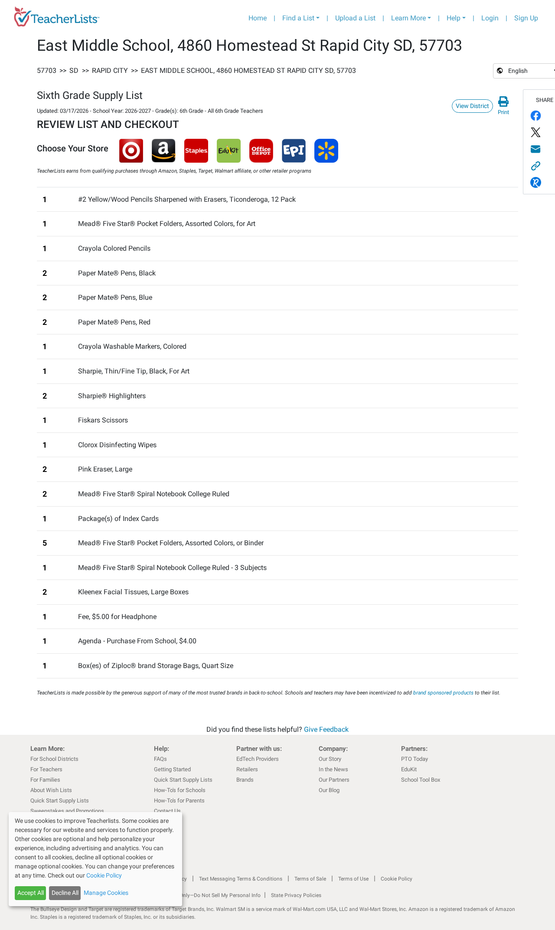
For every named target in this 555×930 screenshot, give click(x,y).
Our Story (330, 759)
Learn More (408, 18)
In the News (333, 769)
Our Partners (334, 779)
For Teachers (46, 769)
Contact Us (167, 811)
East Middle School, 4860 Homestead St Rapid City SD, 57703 (248, 70)
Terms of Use (353, 879)
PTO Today (414, 759)
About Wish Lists (51, 790)
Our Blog (329, 790)
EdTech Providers (257, 759)
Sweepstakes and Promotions (67, 811)
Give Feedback (326, 729)
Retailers (247, 769)
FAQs (160, 759)
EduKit (409, 769)
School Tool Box (420, 779)
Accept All (30, 892)
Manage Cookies (106, 892)
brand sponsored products (443, 693)
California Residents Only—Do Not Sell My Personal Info (196, 895)
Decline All (65, 892)
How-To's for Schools (180, 790)
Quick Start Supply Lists (59, 800)
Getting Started (172, 769)
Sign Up (526, 18)
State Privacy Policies (296, 895)
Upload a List (355, 18)
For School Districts (54, 759)
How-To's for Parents (179, 800)
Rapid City (110, 70)
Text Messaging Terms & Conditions (240, 879)
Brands (245, 779)
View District (472, 105)
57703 (46, 70)
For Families (45, 779)
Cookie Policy (396, 879)
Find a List (298, 18)
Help (453, 18)
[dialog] (95, 859)
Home (257, 18)
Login (490, 18)
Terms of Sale (310, 879)
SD (73, 70)
